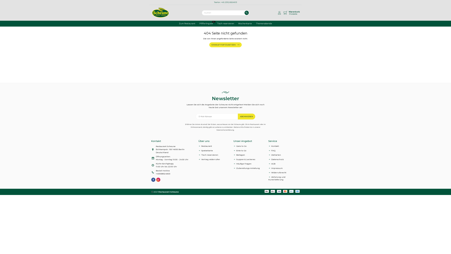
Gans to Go (241, 146)
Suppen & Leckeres (245, 159)
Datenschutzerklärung (225, 130)
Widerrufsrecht (278, 172)
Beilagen (240, 155)
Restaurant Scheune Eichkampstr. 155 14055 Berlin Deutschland (170, 149)
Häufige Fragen (243, 164)
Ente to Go (241, 150)
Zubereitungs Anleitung (248, 168)
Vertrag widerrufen (210, 159)
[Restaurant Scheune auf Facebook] (153, 180)
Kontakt (275, 146)
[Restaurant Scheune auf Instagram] (158, 180)
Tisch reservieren (209, 155)
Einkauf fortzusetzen (224, 45)
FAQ (273, 150)
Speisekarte (207, 150)
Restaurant (206, 146)
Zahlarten (276, 155)
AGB (273, 164)
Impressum (277, 168)
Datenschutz (277, 159)
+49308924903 (163, 174)
